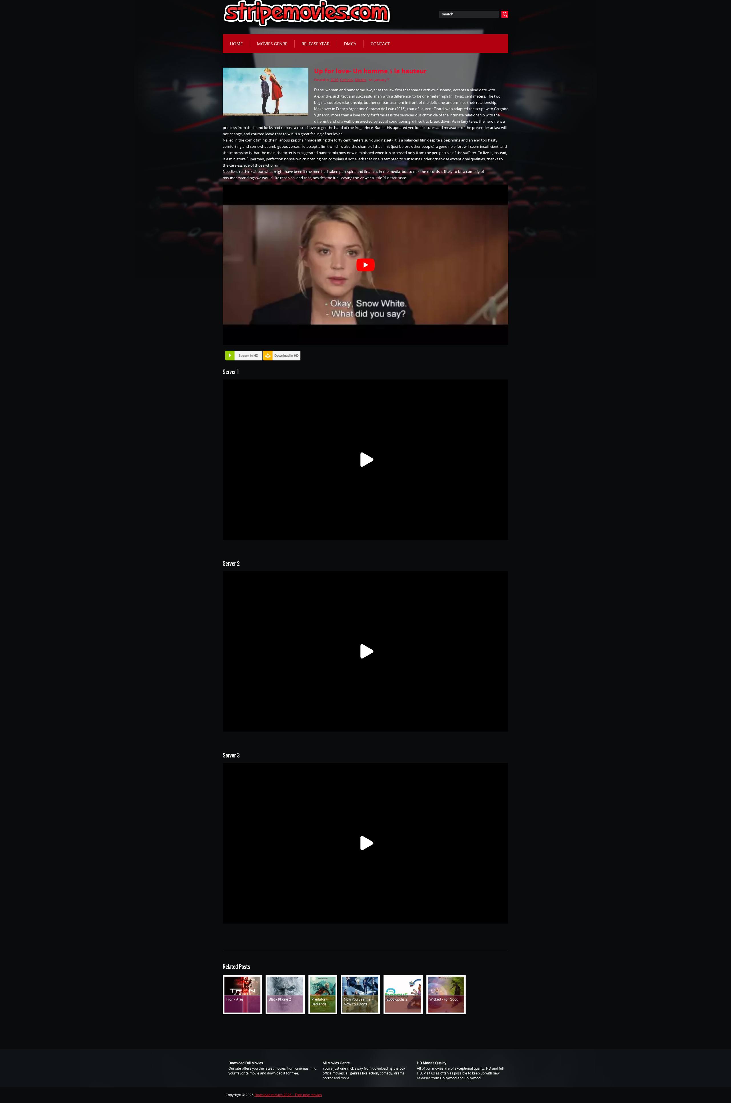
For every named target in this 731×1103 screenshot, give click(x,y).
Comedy (346, 79)
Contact (380, 44)
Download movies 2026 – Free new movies (288, 1094)
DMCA (350, 44)
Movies (360, 79)
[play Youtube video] (365, 265)
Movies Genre (272, 44)
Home (236, 44)
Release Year (316, 44)
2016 (334, 79)
